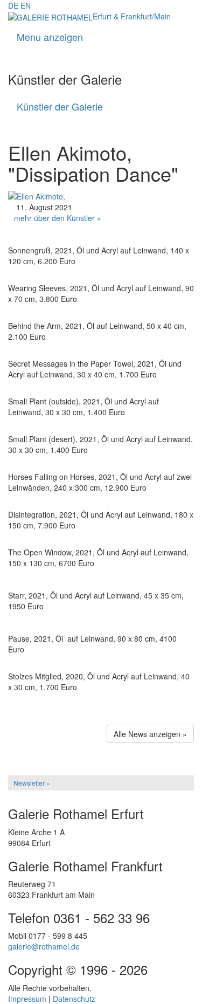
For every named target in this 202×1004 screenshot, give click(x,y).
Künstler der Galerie (60, 106)
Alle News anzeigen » (150, 733)
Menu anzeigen (50, 37)
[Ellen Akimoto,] (36, 195)
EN (25, 5)
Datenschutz (74, 998)
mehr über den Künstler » (57, 217)
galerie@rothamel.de (44, 946)
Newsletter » (31, 782)
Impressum (27, 998)
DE (13, 5)
